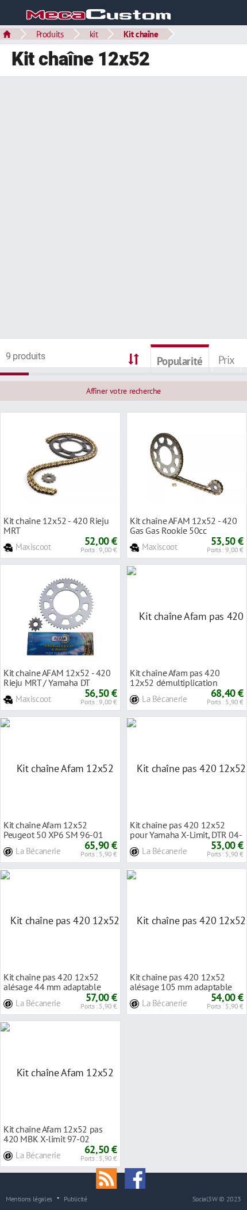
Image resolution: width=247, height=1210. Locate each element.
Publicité (75, 1198)
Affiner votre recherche (123, 391)
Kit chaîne (141, 34)
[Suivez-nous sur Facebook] (138, 1177)
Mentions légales (29, 1198)
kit (94, 34)
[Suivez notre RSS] (110, 1177)
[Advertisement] (123, 209)
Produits (50, 34)
